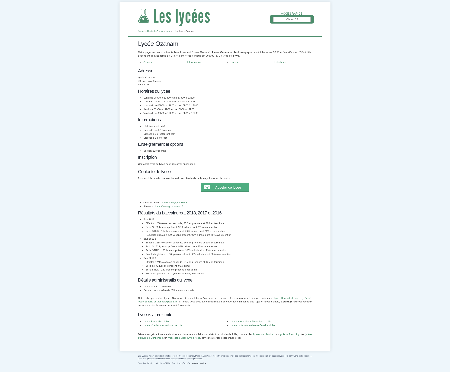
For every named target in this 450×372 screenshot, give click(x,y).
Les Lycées (225, 17)
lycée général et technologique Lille (158, 301)
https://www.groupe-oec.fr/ (169, 206)
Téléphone (280, 62)
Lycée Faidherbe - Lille (156, 321)
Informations (194, 62)
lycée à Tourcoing (289, 334)
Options (234, 62)
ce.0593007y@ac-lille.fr (174, 202)
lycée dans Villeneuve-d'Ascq (184, 337)
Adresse (148, 62)
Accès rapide (292, 13)
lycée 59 (306, 298)
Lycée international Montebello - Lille (250, 321)
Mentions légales (199, 363)
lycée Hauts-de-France (287, 298)
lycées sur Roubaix (264, 334)
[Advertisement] (266, 92)
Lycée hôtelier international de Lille (162, 325)
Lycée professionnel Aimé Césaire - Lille (252, 325)
